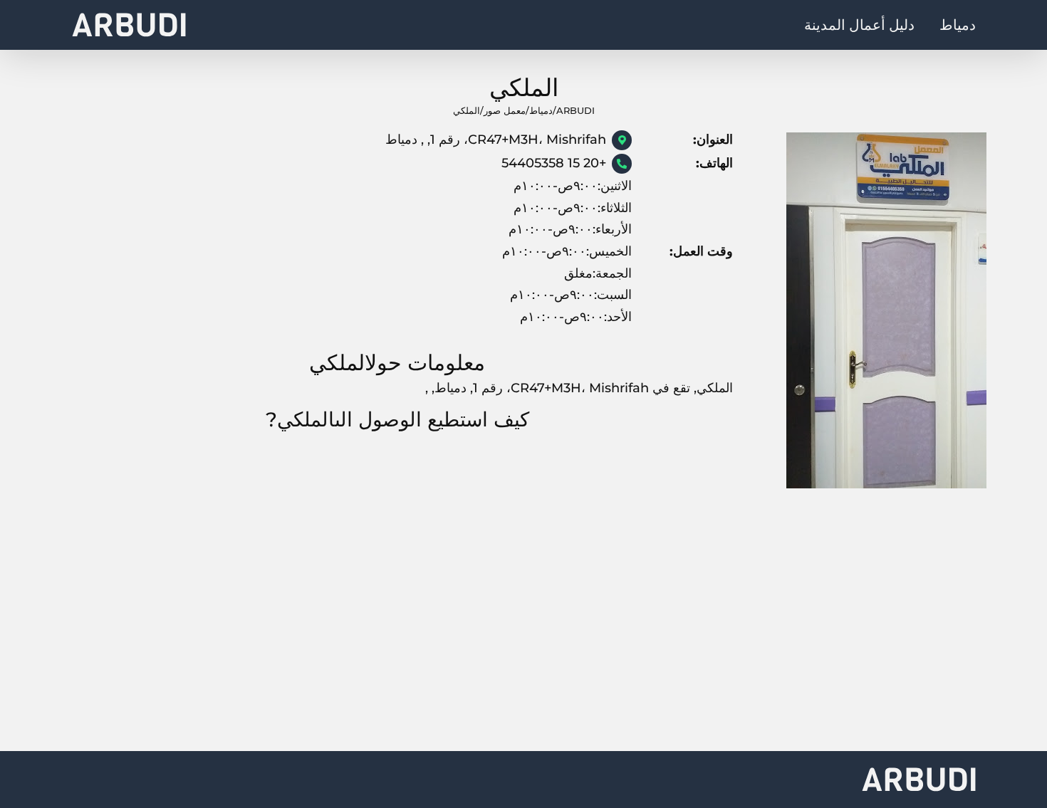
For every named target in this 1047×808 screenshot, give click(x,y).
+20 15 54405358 (553, 163)
